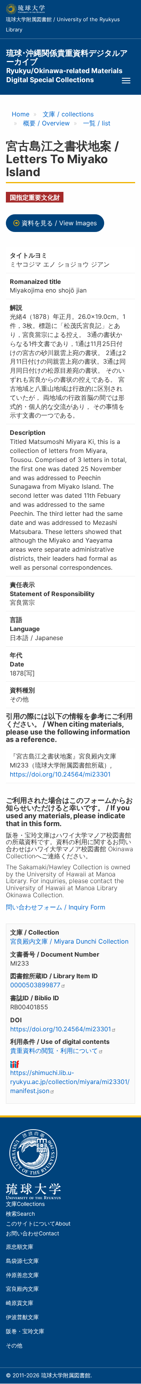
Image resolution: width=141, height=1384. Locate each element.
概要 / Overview (46, 123)
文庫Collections (25, 1204)
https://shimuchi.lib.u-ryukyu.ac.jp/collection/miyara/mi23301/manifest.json (70, 1082)
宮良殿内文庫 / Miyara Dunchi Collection (69, 941)
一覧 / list (96, 123)
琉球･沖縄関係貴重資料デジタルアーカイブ (67, 57)
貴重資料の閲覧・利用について (54, 1051)
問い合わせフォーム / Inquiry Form (55, 907)
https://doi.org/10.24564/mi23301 (60, 774)
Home (20, 114)
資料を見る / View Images (59, 223)
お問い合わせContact (32, 1233)
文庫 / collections (68, 114)
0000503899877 (35, 985)
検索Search (20, 1214)
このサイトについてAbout (38, 1223)
